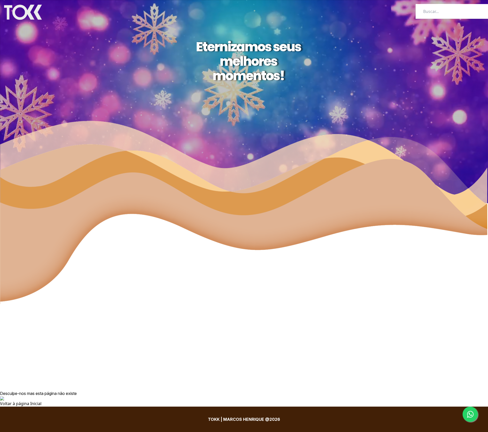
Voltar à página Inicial (20, 403)
